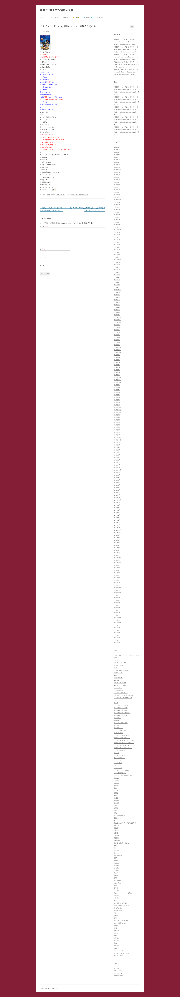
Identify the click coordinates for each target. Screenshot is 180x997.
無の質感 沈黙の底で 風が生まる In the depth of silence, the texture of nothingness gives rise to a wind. (126, 72)
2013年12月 (117, 527)
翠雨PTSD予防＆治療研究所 (57, 10)
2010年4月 (117, 638)
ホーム (42, 17)
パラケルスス (118, 768)
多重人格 (116, 818)
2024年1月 (117, 225)
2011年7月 (117, 600)
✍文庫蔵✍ (76, 17)
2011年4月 (117, 608)
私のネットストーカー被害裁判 (123, 893)
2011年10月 (117, 593)
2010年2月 (117, 643)
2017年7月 (117, 420)
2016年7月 (117, 450)
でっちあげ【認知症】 (121, 715)
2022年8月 (117, 267)
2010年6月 (117, 633)
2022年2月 (117, 282)
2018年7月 (117, 390)
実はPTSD (117, 825)
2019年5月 (117, 365)
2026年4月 (117, 157)
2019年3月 (117, 370)
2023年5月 (117, 245)
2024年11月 (117, 200)
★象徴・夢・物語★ (120, 683)
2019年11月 (117, 350)
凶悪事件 (116, 800)
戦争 (115, 848)
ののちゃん (117, 720)
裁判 (115, 928)
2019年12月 (117, 347)
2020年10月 (117, 322)
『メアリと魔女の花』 (121, 693)
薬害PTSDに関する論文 (121, 920)
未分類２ (116, 860)
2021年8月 (117, 297)
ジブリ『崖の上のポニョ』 (122, 745)
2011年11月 (117, 590)
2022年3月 (117, 280)
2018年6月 (117, 392)
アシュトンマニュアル (121, 723)
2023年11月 (117, 230)
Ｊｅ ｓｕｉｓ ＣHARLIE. (121, 953)
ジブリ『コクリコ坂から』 (122, 738)
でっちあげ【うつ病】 (121, 708)
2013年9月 (117, 535)
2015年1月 (117, 495)
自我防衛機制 (118, 908)
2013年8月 (117, 537)
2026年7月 (117, 150)
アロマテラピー (118, 728)
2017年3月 (117, 430)
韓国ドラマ (117, 948)
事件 (115, 788)
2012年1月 (117, 585)
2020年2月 (117, 342)
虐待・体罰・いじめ (120, 923)
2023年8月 (117, 237)
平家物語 (116, 838)
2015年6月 (117, 482)
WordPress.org (118, 976)
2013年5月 (117, 545)
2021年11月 (117, 290)
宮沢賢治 (116, 828)
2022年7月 (117, 270)
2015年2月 (117, 492)
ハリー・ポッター (119, 760)
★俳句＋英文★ (118, 673)
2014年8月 (117, 507)
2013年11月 (117, 530)
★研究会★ (117, 680)
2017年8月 (117, 417)
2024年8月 (117, 207)
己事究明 (116, 835)
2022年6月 (117, 272)
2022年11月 (117, 260)
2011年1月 (117, 615)
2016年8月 (117, 447)
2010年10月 (117, 623)
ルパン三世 (117, 780)
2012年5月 (117, 575)
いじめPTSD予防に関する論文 (123, 698)
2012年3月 (117, 580)
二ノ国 (116, 790)
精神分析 (116, 898)
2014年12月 (117, 497)
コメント (44, 226)
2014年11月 (117, 500)
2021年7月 (117, 300)
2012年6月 (117, 573)
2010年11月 (117, 620)
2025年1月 (117, 195)
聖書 (115, 900)
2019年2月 (117, 372)
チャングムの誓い (119, 755)
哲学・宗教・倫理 (119, 815)
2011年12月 (117, 588)
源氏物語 (116, 875)
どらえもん (117, 718)
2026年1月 (117, 165)
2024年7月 (117, 210)
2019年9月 (117, 355)
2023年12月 (117, 227)
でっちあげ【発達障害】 (121, 710)
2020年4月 (117, 337)
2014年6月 (117, 512)
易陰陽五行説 (118, 855)
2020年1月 (117, 345)
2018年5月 (117, 395)
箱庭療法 (116, 895)
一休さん (116, 783)
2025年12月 (117, 167)
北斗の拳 (116, 803)
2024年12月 (117, 197)
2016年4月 (117, 457)
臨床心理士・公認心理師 (121, 905)
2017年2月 (117, 432)
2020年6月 (117, 332)
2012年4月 (117, 578)
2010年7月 (117, 630)
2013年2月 (117, 553)
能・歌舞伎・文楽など (121, 903)
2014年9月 (117, 505)
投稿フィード (118, 971)
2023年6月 (117, 242)
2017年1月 (117, 435)
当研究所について (119, 840)
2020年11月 (117, 320)
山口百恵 (116, 830)
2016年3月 (117, 460)
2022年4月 (117, 277)
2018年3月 (117, 400)
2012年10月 (117, 563)
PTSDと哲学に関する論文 (121, 670)
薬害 (115, 918)
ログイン (116, 968)
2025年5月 (117, 185)
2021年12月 (117, 287)
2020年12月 (117, 317)
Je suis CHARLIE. (119, 665)
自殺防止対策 (118, 910)
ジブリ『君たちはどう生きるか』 (124, 743)
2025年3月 (117, 190)
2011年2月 (117, 613)
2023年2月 (117, 252)
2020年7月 (117, 330)
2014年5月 (117, 515)
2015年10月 (117, 472)
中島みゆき (117, 785)
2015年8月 (117, 477)
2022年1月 (117, 285)
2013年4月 (117, 548)
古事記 (116, 808)
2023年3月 (117, 250)
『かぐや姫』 (118, 688)
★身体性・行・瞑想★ (121, 685)
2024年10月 (117, 202)
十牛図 (116, 805)
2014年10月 (117, 502)
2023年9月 (117, 235)
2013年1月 (117, 555)
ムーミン (116, 778)
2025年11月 (117, 170)
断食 (115, 853)
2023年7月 (117, 240)
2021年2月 (117, 312)
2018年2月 (117, 402)
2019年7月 (117, 360)
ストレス (116, 753)
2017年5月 (117, 425)
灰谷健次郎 (117, 880)
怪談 (115, 845)
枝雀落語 (116, 868)
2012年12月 (117, 558)
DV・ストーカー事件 (120, 663)
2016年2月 (117, 462)
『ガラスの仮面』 (119, 690)
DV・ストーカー (119, 660)
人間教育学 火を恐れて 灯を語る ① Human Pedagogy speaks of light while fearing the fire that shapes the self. (127, 57)
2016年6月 (117, 452)
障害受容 (116, 941)
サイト (42, 265)
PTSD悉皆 (65, 17)
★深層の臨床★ (118, 678)
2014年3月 (117, 520)
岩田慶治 (116, 833)
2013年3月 (117, 550)
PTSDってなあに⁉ (53, 17)
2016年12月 (117, 437)
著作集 (116, 915)
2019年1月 (117, 375)
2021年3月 (117, 310)
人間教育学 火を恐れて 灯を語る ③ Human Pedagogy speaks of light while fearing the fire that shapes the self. (127, 41)
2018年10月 (117, 382)
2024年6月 (117, 212)
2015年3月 (117, 490)
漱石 (115, 878)
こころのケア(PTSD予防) (121, 705)
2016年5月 (117, 455)
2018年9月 (117, 385)
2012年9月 (117, 565)
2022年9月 (117, 265)
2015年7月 (117, 480)
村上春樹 (116, 863)
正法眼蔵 (116, 870)
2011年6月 (117, 603)
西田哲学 (116, 930)
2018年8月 (117, 387)
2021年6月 (117, 302)
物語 (48, 195)
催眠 (115, 795)
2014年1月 (117, 525)
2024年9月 (117, 205)
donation (100, 17)
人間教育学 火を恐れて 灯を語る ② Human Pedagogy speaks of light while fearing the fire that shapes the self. (127, 49)
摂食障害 (116, 850)
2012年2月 (117, 583)
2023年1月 (117, 255)
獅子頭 (116, 888)
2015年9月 (117, 475)
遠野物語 (116, 938)
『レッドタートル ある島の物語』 (125, 695)
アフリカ (116, 725)
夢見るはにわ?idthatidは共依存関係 (125, 823)
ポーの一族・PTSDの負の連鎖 (123, 775)
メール (43, 257)
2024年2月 (117, 222)
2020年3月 (117, 340)
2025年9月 (117, 175)
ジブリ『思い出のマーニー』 (123, 748)
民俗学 (116, 873)
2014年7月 (117, 510)
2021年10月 (117, 292)
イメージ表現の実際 (120, 730)
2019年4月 (117, 367)
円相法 (116, 798)
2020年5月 (117, 335)
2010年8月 (117, 628)
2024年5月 (117, 215)
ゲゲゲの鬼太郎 (118, 733)
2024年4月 (117, 217)
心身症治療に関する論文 (121, 843)
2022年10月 (117, 262)
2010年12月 (117, 618)
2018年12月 (117, 377)
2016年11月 (117, 440)
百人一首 (116, 890)
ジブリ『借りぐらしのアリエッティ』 (125, 740)
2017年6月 (117, 422)
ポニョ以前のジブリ (120, 773)
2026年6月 (117, 152)
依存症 (116, 793)
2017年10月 (117, 412)
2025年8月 (117, 177)
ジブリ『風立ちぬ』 (120, 750)
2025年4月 (117, 187)
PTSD (115, 668)
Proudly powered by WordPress (49, 988)
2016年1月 (117, 465)
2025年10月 (117, 172)
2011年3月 (117, 610)
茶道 (115, 913)
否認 (115, 810)
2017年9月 (117, 415)
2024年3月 (117, 220)
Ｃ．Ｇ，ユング (118, 951)
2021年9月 (117, 295)
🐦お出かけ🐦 (88, 17)
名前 (42, 249)
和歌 (115, 813)
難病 (115, 943)
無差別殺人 (117, 883)
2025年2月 (117, 192)
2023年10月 (117, 232)
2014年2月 (117, 522)
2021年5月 (117, 305)
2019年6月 (117, 362)
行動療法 (116, 925)
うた (115, 700)
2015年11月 (117, 470)
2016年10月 (117, 442)
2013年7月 (117, 540)
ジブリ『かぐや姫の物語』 (122, 735)
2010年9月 (117, 625)
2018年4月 (117, 397)
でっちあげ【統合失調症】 (122, 713)
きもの (116, 703)
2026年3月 (117, 160)
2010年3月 (117, 640)
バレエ (116, 765)
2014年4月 (117, 517)
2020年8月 (117, 327)
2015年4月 (117, 487)
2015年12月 (117, 467)
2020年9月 (117, 325)
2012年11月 (117, 560)
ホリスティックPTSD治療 (121, 770)
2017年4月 (117, 427)
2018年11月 (117, 380)
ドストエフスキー (119, 758)
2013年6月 (117, 543)
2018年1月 (117, 405)
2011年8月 (117, 598)
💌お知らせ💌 (118, 956)
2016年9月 (117, 445)
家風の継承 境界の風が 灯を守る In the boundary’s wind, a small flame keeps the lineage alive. (126, 64)
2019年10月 (117, 352)
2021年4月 (117, 307)
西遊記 (116, 933)
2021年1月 (117, 315)
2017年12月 (117, 407)
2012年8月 (117, 568)
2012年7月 (117, 570)
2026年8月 (117, 147)
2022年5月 (117, 275)
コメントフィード (119, 973)
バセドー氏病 (118, 763)
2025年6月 (117, 182)
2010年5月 (117, 635)
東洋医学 (116, 865)
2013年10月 (117, 532)
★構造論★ (117, 675)
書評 (115, 858)
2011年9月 (117, 595)
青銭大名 (116, 946)
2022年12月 (117, 257)
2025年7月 (117, 180)
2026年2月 (117, 162)
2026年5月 (117, 155)
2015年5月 (117, 485)
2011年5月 (117, 605)
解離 (115, 936)
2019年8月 (117, 357)
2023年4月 (117, 247)
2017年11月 (117, 410)
